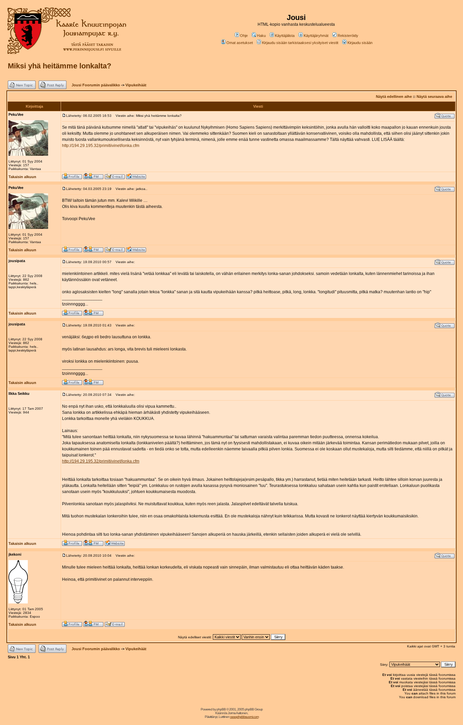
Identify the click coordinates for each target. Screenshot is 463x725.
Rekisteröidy (348, 36)
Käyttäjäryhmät (316, 36)
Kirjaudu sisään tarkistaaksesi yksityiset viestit (300, 43)
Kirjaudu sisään (360, 43)
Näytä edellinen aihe (394, 96)
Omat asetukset (239, 43)
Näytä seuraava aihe (434, 96)
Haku (261, 36)
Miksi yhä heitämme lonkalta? (59, 66)
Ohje (244, 36)
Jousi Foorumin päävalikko (96, 85)
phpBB (221, 709)
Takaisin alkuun (22, 177)
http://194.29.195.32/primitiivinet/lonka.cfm (100, 145)
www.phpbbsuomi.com (244, 717)
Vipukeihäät (135, 85)
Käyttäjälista (285, 36)
